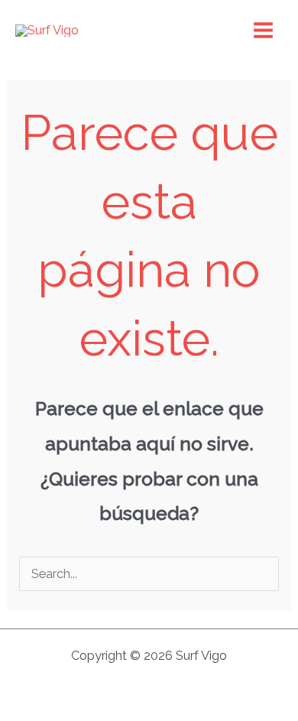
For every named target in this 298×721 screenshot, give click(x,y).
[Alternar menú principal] (263, 30)
